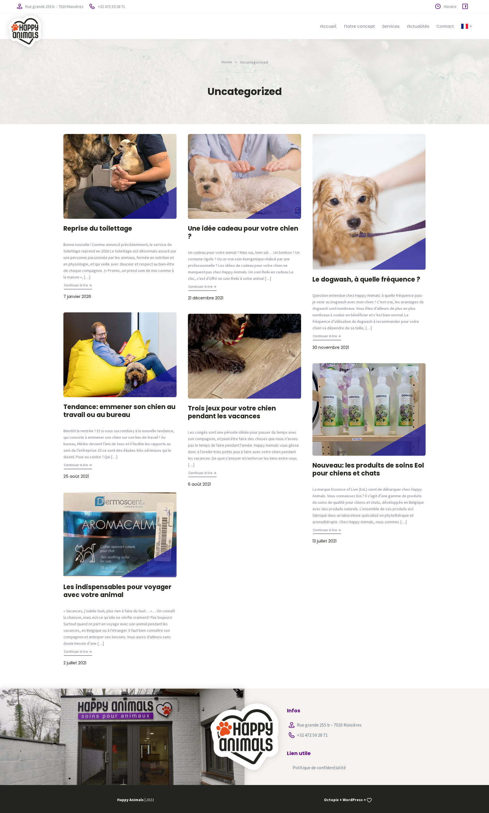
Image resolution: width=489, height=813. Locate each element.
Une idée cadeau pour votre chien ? (243, 232)
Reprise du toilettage (97, 228)
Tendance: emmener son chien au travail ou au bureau (119, 410)
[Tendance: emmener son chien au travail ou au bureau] (120, 354)
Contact (445, 26)
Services (391, 26)
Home (226, 61)
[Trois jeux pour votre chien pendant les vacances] (244, 356)
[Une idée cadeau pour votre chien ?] (244, 176)
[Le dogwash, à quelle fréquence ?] (369, 202)
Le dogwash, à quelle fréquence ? (366, 279)
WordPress (353, 799)
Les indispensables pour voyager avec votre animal (117, 590)
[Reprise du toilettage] (120, 176)
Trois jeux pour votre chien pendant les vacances (232, 412)
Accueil (328, 26)
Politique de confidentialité (319, 767)
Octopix (331, 799)
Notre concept (359, 26)
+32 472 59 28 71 (111, 6)
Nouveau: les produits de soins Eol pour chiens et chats (368, 469)
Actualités (418, 26)
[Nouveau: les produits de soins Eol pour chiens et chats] (369, 409)
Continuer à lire (78, 285)
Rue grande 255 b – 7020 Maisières (53, 6)
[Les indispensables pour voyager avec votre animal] (120, 534)
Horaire (449, 6)
